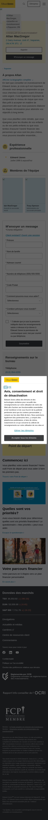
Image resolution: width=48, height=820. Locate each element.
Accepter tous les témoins (24, 438)
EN (5, 387)
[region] (24, 410)
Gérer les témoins (24, 430)
